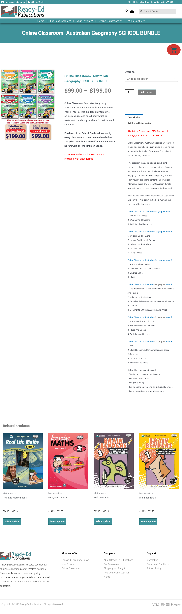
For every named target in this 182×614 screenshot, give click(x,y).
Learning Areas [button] (59, 20)
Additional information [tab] (140, 123)
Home (40, 20)
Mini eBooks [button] (135, 20)
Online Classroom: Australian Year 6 (150, 341)
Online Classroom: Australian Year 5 (150, 317)
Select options (11, 521)
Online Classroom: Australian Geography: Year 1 (150, 211)
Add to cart (147, 92)
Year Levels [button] (83, 20)
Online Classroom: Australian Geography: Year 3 (150, 260)
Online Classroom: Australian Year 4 (150, 284)
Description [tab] (134, 117)
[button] (49, 74)
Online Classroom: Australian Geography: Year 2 (150, 231)
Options (130, 71)
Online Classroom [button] (109, 20)
